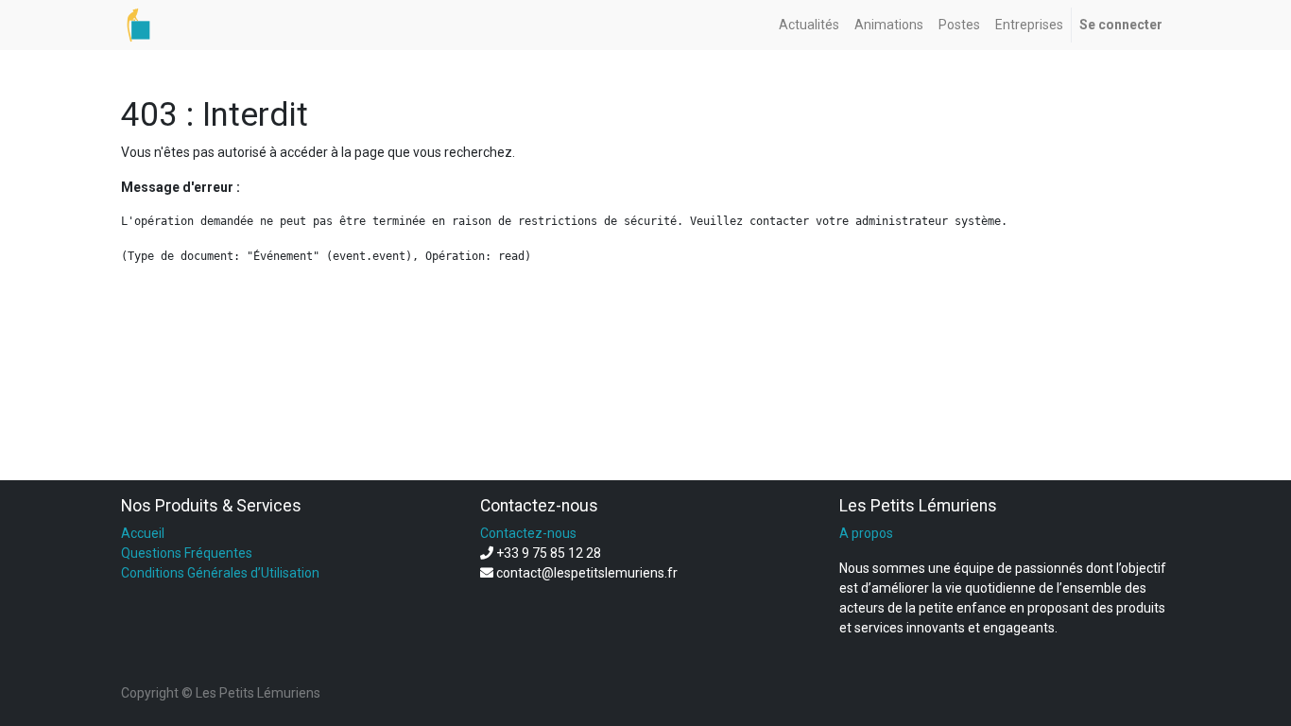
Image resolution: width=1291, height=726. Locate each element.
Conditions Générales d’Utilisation (220, 572)
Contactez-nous (528, 533)
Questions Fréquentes (186, 553)
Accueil (142, 533)
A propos (866, 533)
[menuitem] (809, 25)
